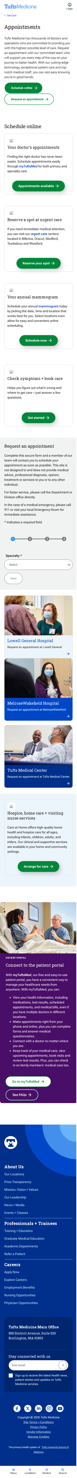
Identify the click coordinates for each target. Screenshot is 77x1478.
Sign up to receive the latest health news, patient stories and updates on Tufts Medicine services (41, 1380)
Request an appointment (27, 99)
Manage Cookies (38, 1436)
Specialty (13, 556)
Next (13, 578)
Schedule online (21, 88)
